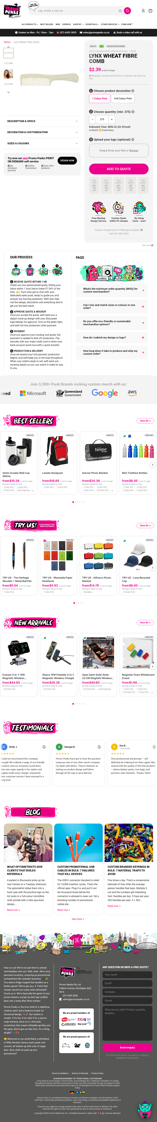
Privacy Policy (132, 1058)
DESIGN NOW (67, 160)
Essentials (91, 24)
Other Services (109, 24)
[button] (119, 77)
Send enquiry (127, 1047)
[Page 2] (75, 502)
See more (78, 919)
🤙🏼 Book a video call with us (127, 32)
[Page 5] (81, 502)
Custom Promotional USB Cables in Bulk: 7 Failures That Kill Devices (76, 870)
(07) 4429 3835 (68, 32)
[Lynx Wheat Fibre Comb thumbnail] (8, 53)
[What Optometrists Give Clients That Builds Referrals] (28, 843)
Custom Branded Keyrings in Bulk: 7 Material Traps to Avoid (128, 870)
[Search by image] (120, 10)
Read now (12, 910)
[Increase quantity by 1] (112, 119)
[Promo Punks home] (12, 10)
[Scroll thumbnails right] (8, 92)
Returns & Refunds (80, 1073)
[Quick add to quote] (34, 491)
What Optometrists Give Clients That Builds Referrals (24, 870)
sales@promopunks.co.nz (96, 32)
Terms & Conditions (60, 1073)
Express (66, 24)
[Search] (127, 10)
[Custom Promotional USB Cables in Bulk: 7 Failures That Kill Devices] (78, 843)
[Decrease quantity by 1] (92, 119)
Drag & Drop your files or (119, 150)
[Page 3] (77, 502)
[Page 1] (73, 502)
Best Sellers (46, 24)
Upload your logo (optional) (112, 139)
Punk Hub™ (127, 24)
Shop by (77, 24)
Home (7, 42)
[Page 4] (79, 502)
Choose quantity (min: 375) (112, 112)
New (58, 24)
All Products (29, 24)
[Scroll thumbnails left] (8, 47)
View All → (145, 420)
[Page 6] (83, 502)
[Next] (153, 465)
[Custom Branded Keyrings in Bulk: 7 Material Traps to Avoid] (129, 843)
